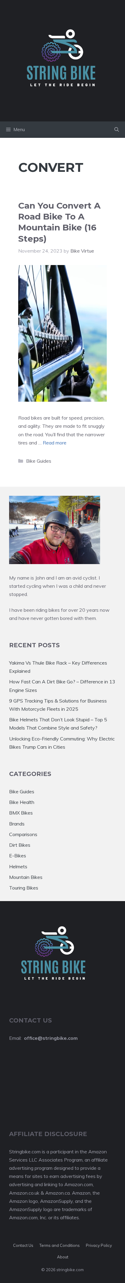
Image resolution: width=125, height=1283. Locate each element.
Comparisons (23, 834)
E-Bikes (17, 855)
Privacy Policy (99, 1245)
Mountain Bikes (25, 877)
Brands (17, 824)
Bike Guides (38, 461)
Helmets (18, 866)
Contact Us (23, 1245)
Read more (54, 443)
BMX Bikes (21, 813)
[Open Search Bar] (116, 129)
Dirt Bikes (19, 845)
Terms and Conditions (59, 1245)
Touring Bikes (23, 888)
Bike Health (21, 802)
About (62, 1256)
